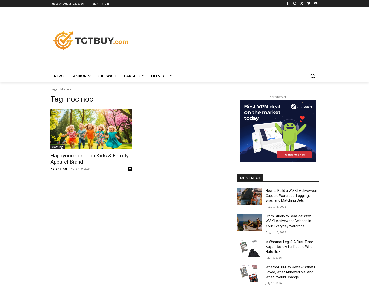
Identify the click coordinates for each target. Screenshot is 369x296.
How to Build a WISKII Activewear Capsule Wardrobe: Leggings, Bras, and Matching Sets (291, 195)
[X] (302, 4)
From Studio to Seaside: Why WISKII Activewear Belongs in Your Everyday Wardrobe (288, 221)
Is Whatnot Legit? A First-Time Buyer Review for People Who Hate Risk (289, 247)
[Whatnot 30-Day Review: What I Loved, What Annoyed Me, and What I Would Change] (249, 273)
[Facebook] (288, 4)
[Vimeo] (309, 4)
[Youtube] (316, 4)
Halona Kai (58, 168)
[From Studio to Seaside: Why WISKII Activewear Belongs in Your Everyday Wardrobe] (249, 222)
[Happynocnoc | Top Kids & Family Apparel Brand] (91, 129)
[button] (312, 76)
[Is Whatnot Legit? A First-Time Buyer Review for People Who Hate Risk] (249, 248)
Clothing (57, 147)
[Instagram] (295, 4)
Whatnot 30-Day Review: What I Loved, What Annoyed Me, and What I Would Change (290, 272)
